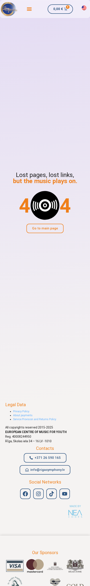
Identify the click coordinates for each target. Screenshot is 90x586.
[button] (29, 9)
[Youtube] (64, 494)
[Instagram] (38, 494)
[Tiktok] (51, 494)
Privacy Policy (21, 411)
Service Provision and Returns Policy (34, 419)
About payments (23, 415)
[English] (84, 8)
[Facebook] (25, 494)
